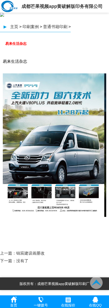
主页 (14, 27)
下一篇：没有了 (14, 261)
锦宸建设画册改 (30, 253)
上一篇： (8, 253)
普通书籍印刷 (55, 27)
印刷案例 (31, 27)
